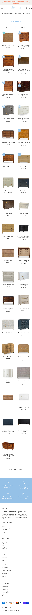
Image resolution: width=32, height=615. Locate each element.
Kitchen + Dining (6, 528)
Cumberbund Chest (8, 356)
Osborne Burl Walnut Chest (8, 309)
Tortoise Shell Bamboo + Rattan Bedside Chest (8, 70)
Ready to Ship (5, 547)
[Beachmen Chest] (8, 252)
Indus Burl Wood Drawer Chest (24, 143)
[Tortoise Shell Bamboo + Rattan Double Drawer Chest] (8, 446)
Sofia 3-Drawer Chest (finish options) (23, 119)
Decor (3, 526)
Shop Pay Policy (5, 594)
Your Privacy (5, 589)
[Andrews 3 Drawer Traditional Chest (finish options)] (23, 61)
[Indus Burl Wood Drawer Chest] (23, 134)
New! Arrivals (18, 13)
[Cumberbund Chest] (8, 348)
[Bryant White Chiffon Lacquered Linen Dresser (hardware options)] (23, 397)
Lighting (3, 532)
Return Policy (5, 588)
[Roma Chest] (8, 182)
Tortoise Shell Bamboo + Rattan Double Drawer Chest (8, 455)
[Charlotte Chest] (23, 205)
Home (3, 18)
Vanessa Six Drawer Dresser (8, 405)
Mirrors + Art (5, 531)
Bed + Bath (4, 529)
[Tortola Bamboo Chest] (8, 276)
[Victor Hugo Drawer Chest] (8, 134)
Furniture (4, 525)
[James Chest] (8, 205)
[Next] (29, 2)
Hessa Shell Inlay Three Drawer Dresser (8, 333)
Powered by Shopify (14, 610)
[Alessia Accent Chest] (23, 300)
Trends (3, 551)
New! (3, 545)
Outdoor (4, 537)
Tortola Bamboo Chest (8, 284)
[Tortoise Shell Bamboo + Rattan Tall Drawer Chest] (8, 86)
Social (3, 559)
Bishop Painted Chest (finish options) (8, 119)
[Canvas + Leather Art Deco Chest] (23, 252)
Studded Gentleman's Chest (23, 95)
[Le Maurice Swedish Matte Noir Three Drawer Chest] (23, 228)
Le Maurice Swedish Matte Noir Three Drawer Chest (23, 237)
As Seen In (4, 550)
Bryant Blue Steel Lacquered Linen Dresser (8, 430)
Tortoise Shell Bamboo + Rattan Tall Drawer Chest (8, 95)
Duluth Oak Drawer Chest (8, 45)
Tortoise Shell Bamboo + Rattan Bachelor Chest (24, 46)
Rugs (3, 535)
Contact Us (4, 569)
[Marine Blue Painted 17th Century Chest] (23, 324)
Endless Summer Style (7, 13)
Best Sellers (4, 548)
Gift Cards (4, 576)
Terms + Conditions (6, 583)
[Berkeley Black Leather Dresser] (23, 422)
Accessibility (5, 591)
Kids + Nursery (5, 538)
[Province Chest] (23, 158)
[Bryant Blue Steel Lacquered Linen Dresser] (8, 422)
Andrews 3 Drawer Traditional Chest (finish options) (24, 70)
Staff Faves (4, 557)
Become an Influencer (7, 572)
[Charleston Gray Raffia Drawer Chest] (23, 373)
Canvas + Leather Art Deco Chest (24, 261)
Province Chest (24, 166)
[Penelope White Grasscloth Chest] (23, 276)
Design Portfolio (5, 573)
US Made (4, 556)
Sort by (9, 27)
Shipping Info (5, 586)
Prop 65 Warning (6, 592)
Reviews (4, 575)
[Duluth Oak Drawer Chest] (8, 37)
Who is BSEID (5, 567)
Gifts (3, 560)
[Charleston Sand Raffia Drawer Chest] (23, 348)
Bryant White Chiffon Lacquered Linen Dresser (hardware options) (24, 406)
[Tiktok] (10, 607)
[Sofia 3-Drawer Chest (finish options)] (23, 110)
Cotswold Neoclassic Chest (8, 167)
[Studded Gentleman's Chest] (23, 86)
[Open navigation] (2, 8)
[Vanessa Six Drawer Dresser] (8, 397)
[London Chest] (23, 182)
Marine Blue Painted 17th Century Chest (24, 333)
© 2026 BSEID (5, 610)
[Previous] (2, 2)
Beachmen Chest (8, 260)
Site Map (4, 595)
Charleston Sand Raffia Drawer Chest (24, 357)
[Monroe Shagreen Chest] (8, 373)
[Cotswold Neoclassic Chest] (8, 158)
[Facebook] (2, 607)
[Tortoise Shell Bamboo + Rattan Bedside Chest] (8, 61)
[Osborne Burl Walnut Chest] (8, 300)
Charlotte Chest (24, 213)
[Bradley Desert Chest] (8, 228)
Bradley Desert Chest (8, 236)
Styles (3, 553)
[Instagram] (8, 607)
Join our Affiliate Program (8, 570)
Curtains (4, 534)
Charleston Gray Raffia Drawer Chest (23, 381)
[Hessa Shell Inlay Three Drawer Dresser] (8, 324)
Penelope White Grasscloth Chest (23, 285)
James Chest (8, 213)
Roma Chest (8, 190)
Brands (3, 554)
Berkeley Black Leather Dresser (23, 430)
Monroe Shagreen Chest (8, 381)
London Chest (23, 190)
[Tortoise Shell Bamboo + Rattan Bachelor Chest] (23, 37)
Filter (23, 27)
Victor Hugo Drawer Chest (8, 142)
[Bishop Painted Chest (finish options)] (8, 110)
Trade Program (5, 585)
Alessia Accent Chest (23, 308)
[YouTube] (6, 607)
